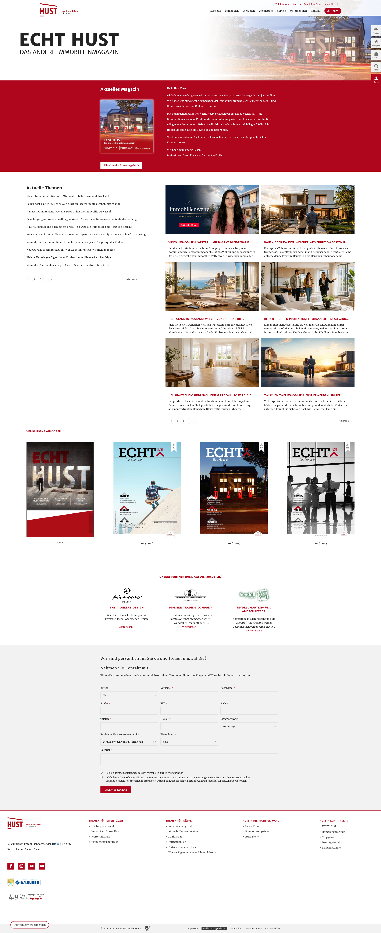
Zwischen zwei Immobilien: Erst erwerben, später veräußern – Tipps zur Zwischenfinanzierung (86, 234)
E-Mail (165, 719)
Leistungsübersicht (102, 826)
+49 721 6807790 (293, 4)
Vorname (167, 688)
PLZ (163, 703)
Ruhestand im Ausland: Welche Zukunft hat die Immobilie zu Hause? (69, 211)
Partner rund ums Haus (182, 847)
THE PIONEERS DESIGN (127, 607)
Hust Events (252, 836)
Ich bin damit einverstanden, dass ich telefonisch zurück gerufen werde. (145, 773)
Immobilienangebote (180, 826)
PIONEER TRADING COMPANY (190, 607)
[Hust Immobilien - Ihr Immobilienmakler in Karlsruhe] (59, 9)
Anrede (104, 688)
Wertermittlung (100, 836)
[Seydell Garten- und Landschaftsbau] (254, 595)
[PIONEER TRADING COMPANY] (191, 595)
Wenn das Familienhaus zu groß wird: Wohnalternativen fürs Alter (68, 265)
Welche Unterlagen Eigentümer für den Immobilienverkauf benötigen (70, 257)
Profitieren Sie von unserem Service (119, 734)
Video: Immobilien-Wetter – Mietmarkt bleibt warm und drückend (68, 196)
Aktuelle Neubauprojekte (183, 831)
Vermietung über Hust (104, 841)
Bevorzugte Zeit (229, 719)
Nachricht (105, 750)
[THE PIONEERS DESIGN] (127, 595)
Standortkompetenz (257, 831)
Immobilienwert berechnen (30, 927)
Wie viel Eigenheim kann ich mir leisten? (192, 852)
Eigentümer (168, 734)
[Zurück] (104, 601)
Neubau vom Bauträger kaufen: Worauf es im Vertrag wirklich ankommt (71, 249)
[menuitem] (215, 8)
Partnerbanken (177, 841)
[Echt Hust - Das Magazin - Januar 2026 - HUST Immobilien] (126, 126)
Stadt (224, 703)
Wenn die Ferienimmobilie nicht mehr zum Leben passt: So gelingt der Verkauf (76, 242)
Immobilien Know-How (105, 831)
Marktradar (175, 836)
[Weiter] (276, 601)
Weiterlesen (126, 626)
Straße (105, 703)
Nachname (228, 688)
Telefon (105, 719)
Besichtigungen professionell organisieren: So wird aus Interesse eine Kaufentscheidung (82, 219)
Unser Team (252, 826)
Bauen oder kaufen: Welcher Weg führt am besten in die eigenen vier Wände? (74, 203)
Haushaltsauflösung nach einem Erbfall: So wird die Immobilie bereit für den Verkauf (79, 226)
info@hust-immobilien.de (325, 4)
